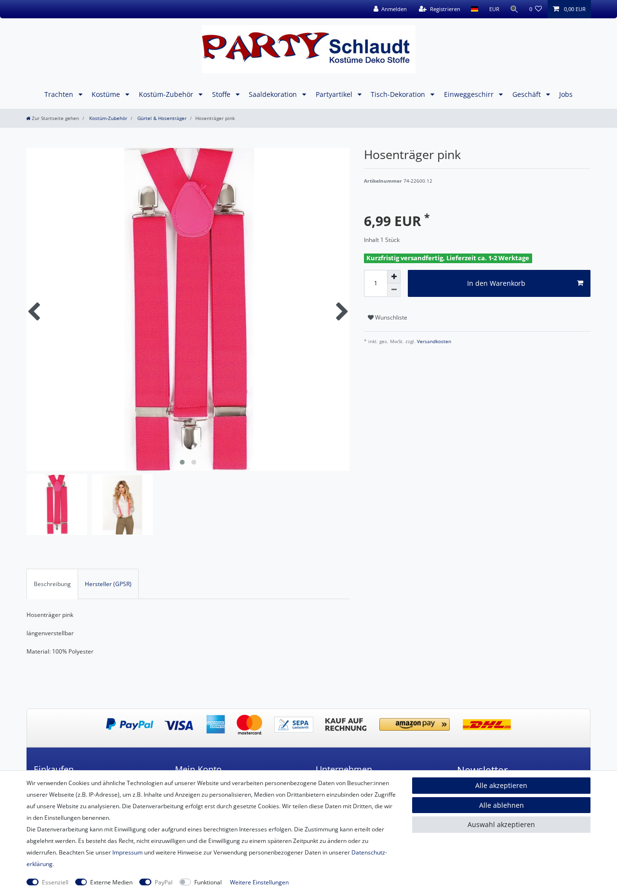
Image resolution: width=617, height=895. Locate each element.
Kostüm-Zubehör (167, 94)
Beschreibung (52, 584)
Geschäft (527, 94)
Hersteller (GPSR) (108, 584)
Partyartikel (335, 94)
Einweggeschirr (470, 94)
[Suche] (514, 9)
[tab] (52, 584)
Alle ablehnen (501, 805)
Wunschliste (390, 317)
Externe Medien (111, 882)
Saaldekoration (274, 94)
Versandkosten (433, 341)
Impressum (127, 852)
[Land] (474, 9)
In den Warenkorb (496, 283)
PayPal (164, 882)
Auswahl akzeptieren (501, 824)
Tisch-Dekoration (399, 94)
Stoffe (222, 94)
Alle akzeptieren (501, 785)
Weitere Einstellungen (259, 882)
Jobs (566, 94)
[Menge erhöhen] (394, 276)
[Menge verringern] (394, 290)
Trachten (59, 94)
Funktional (208, 882)
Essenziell (55, 882)
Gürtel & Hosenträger (161, 118)
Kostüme (107, 94)
